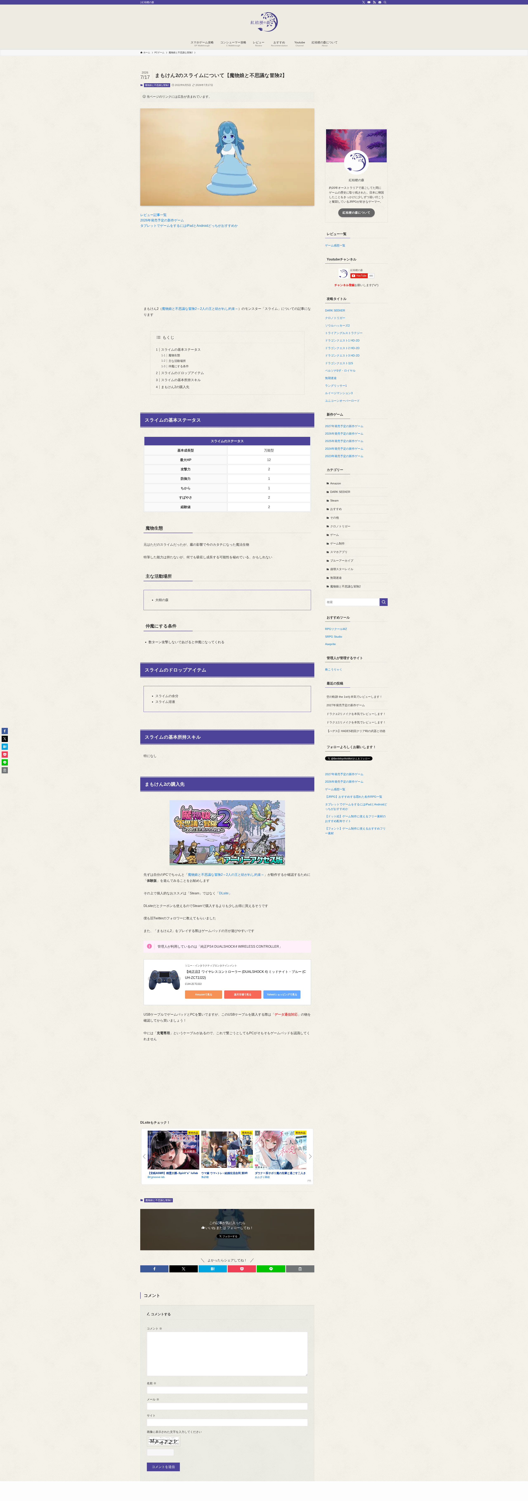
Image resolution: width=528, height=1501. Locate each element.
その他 (334, 517)
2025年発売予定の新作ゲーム (344, 441)
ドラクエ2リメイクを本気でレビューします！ (356, 713)
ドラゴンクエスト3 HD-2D (342, 355)
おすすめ (336, 509)
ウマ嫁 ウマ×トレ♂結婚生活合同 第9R (224, 1173)
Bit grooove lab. (156, 1177)
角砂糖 (205, 1177)
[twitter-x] (363, 2)
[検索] (385, 2)
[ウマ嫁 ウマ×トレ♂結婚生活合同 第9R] (227, 1150)
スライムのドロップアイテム (182, 373)
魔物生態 (174, 355)
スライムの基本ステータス (181, 349)
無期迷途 (331, 378)
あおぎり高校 (262, 1177)
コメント (154, 1328)
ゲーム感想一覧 (335, 245)
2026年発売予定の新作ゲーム (162, 220)
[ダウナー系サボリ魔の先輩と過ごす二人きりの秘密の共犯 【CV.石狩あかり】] (280, 1151)
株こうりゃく (333, 669)
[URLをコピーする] (300, 1268)
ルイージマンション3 (339, 393)
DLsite (224, 893)
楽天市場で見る (242, 994)
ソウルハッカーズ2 (337, 325)
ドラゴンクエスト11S (339, 363)
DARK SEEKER (335, 310)
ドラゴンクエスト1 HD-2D (342, 340)
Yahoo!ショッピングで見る (282, 994)
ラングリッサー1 (336, 385)
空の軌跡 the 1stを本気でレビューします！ (354, 696)
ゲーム (334, 534)
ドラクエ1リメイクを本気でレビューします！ (356, 722)
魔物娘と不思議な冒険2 (157, 85)
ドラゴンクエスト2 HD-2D (342, 348)
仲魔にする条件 (179, 366)
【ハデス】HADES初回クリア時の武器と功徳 (355, 731)
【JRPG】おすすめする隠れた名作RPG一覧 (353, 796)
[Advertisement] (227, 264)
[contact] (379, 2)
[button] (154, 1268)
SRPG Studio (333, 636)
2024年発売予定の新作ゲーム (344, 448)
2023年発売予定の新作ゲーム (344, 456)
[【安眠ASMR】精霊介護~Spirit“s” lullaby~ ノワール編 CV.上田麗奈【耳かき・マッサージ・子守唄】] (173, 1151)
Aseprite (330, 644)
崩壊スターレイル (341, 569)
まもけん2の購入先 (175, 387)
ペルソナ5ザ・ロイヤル (340, 370)
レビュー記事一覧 (153, 215)
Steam (334, 500)
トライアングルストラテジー (344, 333)
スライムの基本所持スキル (181, 380)
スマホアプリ (339, 552)
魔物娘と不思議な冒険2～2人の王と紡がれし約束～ (200, 308)
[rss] (374, 2)
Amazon (335, 483)
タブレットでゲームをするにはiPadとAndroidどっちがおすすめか (189, 225)
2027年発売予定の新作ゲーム (344, 426)
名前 (151, 1383)
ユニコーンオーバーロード (342, 400)
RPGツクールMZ (336, 629)
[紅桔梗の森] (264, 22)
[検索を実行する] (384, 602)
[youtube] (369, 2)
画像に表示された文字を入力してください (174, 1431)
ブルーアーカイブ (341, 560)
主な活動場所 (177, 360)
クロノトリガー (335, 318)
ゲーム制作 (337, 543)
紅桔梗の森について (356, 212)
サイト (151, 1415)
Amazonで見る (203, 994)
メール (153, 1399)
